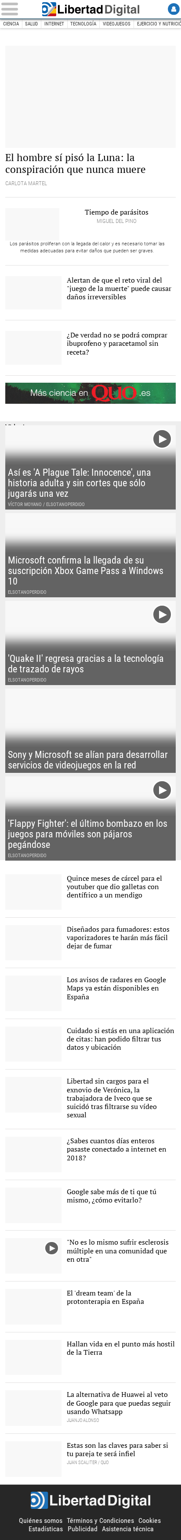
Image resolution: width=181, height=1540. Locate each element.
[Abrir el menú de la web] (17, 9)
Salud (31, 24)
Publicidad (83, 1529)
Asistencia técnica (128, 1529)
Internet (54, 24)
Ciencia (11, 24)
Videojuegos (116, 24)
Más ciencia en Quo (90, 393)
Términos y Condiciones (100, 1520)
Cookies (149, 1520)
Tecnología (83, 24)
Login (174, 9)
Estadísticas (46, 1529)
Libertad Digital (90, 9)
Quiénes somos (40, 1520)
